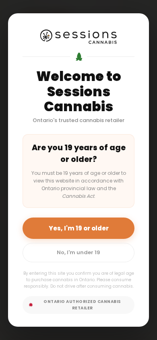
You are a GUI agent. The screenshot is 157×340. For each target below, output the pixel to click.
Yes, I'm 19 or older (79, 228)
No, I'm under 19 (78, 252)
